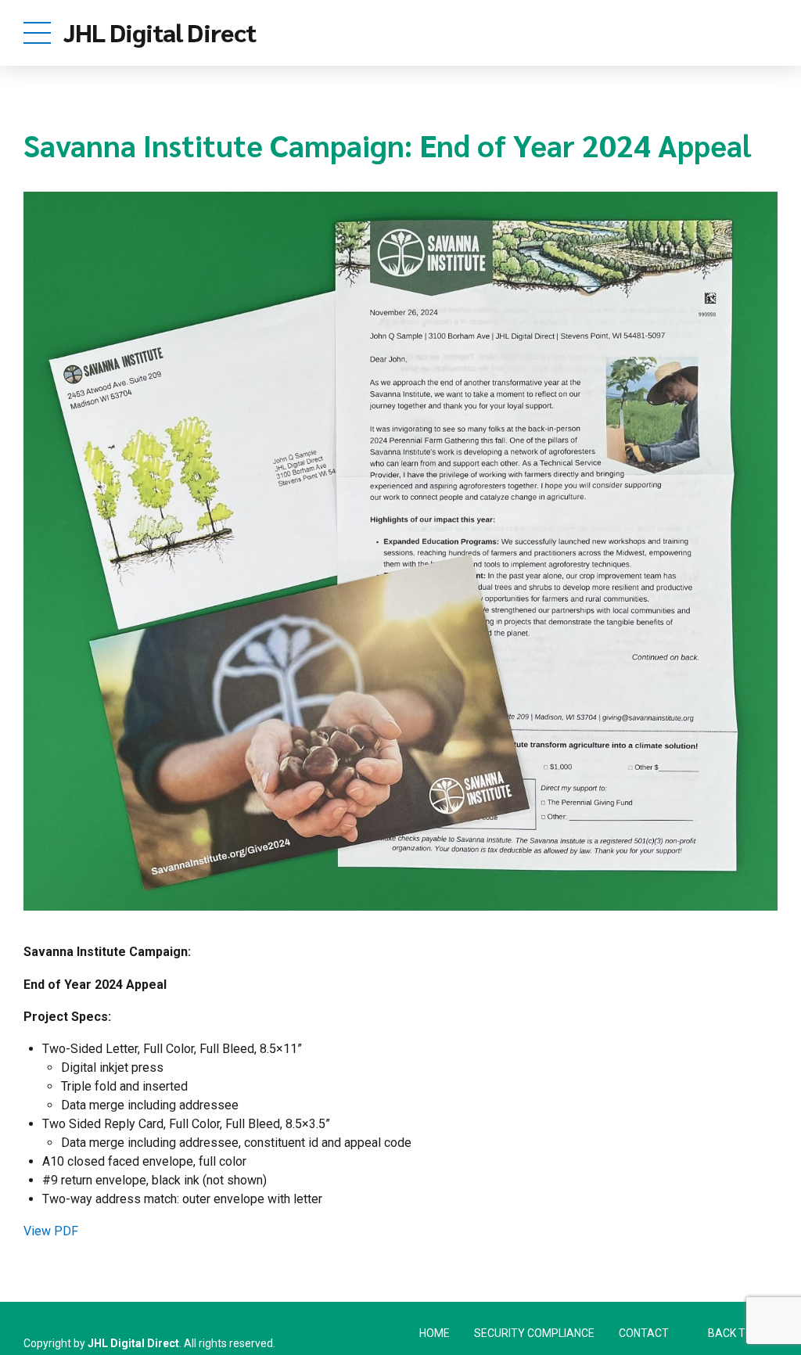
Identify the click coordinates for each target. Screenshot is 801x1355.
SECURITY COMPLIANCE (534, 1333)
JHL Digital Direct (159, 32)
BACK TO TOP (743, 1333)
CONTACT (644, 1333)
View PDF (50, 1231)
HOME (434, 1333)
